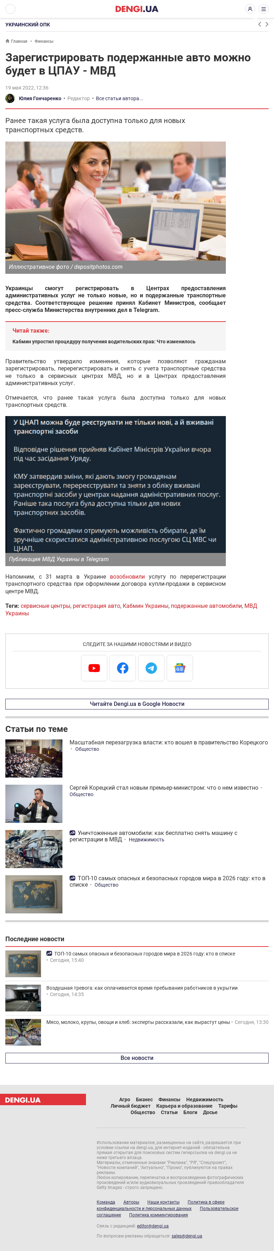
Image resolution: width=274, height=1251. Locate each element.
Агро (124, 1099)
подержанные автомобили (206, 606)
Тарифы (228, 1106)
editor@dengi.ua (153, 1226)
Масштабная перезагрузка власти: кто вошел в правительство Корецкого (169, 742)
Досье (210, 1112)
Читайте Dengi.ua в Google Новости (137, 704)
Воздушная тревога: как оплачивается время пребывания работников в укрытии (142, 988)
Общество (87, 749)
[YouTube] (94, 668)
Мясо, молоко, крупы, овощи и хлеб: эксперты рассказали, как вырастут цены (138, 1022)
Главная (19, 41)
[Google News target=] (180, 668)
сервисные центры (45, 606)
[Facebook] (123, 668)
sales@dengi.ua (187, 1236)
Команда (106, 1202)
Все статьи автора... (119, 98)
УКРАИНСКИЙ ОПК (27, 24)
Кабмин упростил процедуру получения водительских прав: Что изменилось (104, 341)
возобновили (127, 576)
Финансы (44, 41)
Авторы (131, 1202)
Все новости (137, 1058)
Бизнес (144, 1099)
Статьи (169, 1112)
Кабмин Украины (145, 606)
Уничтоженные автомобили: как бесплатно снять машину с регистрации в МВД (153, 836)
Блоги (190, 1112)
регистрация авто (96, 606)
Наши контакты (163, 1202)
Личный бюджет (131, 1106)
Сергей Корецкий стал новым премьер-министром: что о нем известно (164, 787)
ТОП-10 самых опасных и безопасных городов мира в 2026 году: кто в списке (167, 881)
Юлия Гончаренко (40, 98)
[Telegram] (151, 668)
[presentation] (259, 24)
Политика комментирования (158, 1214)
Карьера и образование (184, 1106)
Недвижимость (146, 839)
